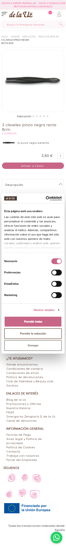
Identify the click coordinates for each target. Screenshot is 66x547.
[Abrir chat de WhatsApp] (56, 537)
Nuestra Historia (18, 408)
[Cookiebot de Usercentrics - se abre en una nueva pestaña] (46, 198)
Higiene (15, 36)
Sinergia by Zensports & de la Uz (31, 416)
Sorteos (12, 385)
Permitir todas (33, 321)
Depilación (29, 36)
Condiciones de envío (22, 372)
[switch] (56, 272)
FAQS (10, 412)
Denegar (33, 345)
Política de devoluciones (24, 377)
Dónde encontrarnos (22, 364)
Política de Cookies (20, 447)
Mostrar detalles (44, 310)
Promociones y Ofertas (23, 403)
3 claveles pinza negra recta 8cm (15, 41)
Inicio (4, 36)
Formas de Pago (18, 434)
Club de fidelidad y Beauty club (30, 381)
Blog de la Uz (16, 399)
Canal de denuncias (21, 420)
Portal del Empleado (21, 459)
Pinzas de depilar (48, 36)
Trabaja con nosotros (22, 455)
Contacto (13, 451)
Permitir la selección (33, 333)
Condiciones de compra (24, 368)
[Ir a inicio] (13, 14)
